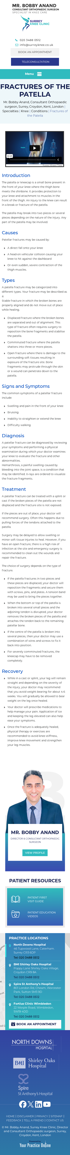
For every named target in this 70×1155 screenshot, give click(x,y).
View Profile (35, 852)
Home (10, 1116)
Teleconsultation (35, 61)
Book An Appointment (36, 1024)
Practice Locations (28, 938)
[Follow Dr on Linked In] (39, 1104)
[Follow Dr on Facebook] (23, 1104)
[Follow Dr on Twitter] (31, 1104)
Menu (29, 74)
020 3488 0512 (30, 40)
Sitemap (56, 1116)
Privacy (42, 1116)
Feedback (13, 1120)
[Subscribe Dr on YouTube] (47, 1104)
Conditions (39, 111)
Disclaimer (25, 1116)
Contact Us (55, 1120)
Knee (25, 111)
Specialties (10, 111)
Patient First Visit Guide (37, 899)
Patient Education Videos (42, 914)
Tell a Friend (34, 1120)
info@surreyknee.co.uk (36, 45)
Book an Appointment (35, 52)
